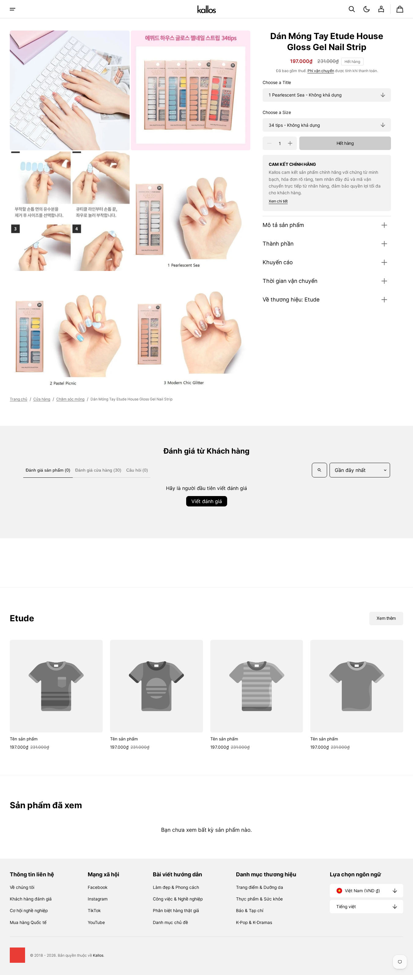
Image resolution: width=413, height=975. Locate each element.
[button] (352, 9)
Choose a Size (277, 112)
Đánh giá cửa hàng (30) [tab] (98, 470)
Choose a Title (277, 82)
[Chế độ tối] (366, 9)
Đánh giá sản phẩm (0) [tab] (48, 470)
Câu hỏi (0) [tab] (137, 470)
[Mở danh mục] (12, 9)
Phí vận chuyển (321, 70)
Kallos (98, 955)
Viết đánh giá (206, 501)
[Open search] (319, 470)
